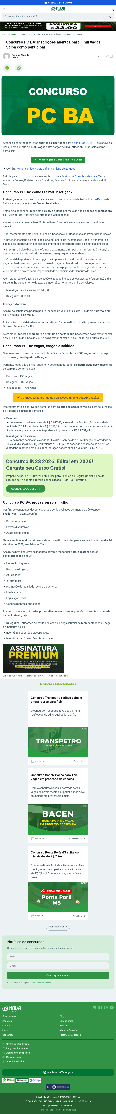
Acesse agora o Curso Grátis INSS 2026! (60, 159)
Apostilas (7, 1021)
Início (4, 34)
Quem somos (9, 1016)
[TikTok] (94, 1007)
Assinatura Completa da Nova (79, 176)
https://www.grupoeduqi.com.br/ (59, 1105)
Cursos (6, 1025)
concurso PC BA (83, 142)
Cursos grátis (66, 1021)
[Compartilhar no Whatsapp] (19, 68)
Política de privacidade (41, 983)
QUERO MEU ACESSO (23, 488)
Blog (62, 1016)
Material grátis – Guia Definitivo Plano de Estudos (46, 168)
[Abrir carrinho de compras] (112, 9)
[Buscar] (111, 16)
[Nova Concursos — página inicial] (58, 9)
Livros (5, 1030)
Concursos (7, 1035)
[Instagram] (106, 1007)
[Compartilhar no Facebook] (7, 68)
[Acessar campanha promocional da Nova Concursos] (58, 26)
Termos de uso (46, 1110)
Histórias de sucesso (70, 1035)
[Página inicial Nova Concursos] (11, 1009)
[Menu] (4, 9)
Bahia (64, 353)
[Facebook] (100, 1007)
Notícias (12, 34)
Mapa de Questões (69, 1030)
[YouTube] (112, 1007)
